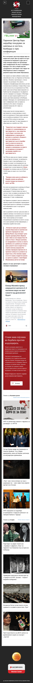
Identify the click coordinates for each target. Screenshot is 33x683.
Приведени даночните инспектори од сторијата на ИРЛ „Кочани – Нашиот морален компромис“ (15, 577)
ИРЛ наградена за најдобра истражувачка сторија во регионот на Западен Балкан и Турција (15, 513)
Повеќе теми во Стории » (24, 519)
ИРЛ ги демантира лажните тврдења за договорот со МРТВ (16, 422)
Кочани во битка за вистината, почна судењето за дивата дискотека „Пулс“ (16, 606)
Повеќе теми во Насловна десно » (21, 397)
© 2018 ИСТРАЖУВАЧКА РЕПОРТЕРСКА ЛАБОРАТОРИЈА (16, 680)
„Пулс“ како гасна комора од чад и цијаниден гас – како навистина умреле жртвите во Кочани (16, 483)
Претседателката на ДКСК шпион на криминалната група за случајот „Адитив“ (15, 635)
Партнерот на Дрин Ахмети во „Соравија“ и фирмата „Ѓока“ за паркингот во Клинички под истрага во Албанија (16, 547)
